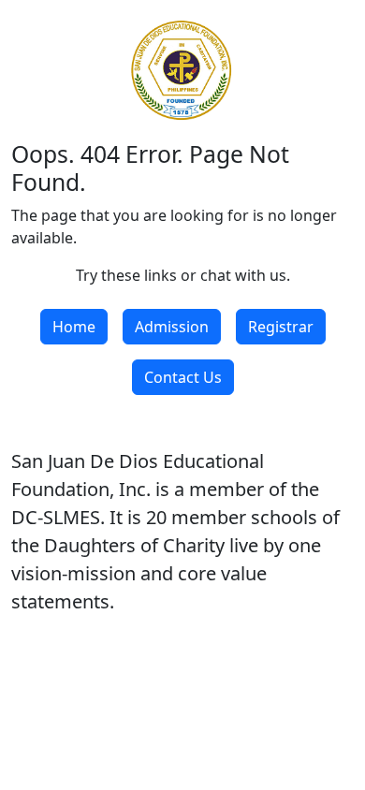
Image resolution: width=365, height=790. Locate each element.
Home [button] (73, 326)
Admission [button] (172, 326)
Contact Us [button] (183, 377)
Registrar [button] (281, 326)
